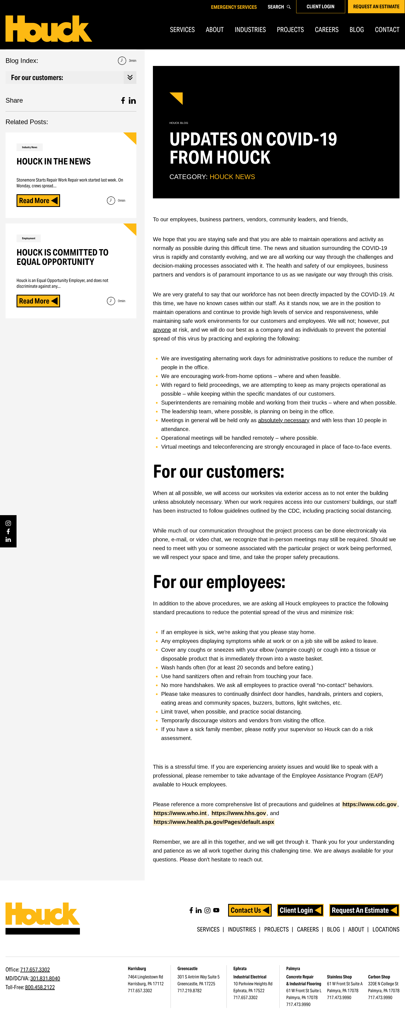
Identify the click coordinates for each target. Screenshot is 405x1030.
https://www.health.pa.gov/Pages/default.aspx (214, 822)
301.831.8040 (45, 978)
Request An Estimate (376, 6)
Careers (327, 29)
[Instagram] (8, 523)
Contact (387, 29)
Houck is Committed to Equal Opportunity (63, 257)
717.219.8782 (189, 991)
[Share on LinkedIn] (132, 100)
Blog (357, 29)
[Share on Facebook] (123, 100)
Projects (290, 29)
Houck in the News (54, 161)
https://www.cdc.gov (369, 804)
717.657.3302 (35, 969)
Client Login (320, 6)
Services (182, 29)
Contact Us (246, 910)
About (215, 29)
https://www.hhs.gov (239, 813)
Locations (385, 929)
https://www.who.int (180, 813)
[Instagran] (207, 910)
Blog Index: (71, 60)
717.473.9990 (298, 1004)
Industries (250, 29)
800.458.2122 (40, 987)
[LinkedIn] (8, 539)
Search (276, 7)
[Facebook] (8, 531)
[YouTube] (216, 910)
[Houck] (49, 28)
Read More (34, 200)
